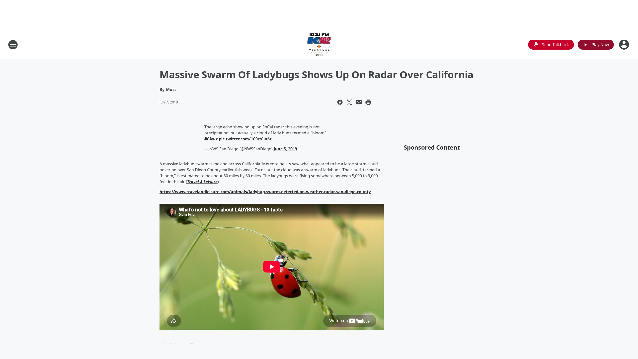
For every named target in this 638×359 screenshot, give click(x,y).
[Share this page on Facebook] (339, 102)
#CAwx (211, 139)
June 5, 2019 (285, 149)
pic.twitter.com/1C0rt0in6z (245, 139)
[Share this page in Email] (358, 102)
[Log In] (624, 45)
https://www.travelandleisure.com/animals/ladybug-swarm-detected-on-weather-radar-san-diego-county (265, 191)
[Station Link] (319, 44)
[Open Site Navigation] (13, 45)
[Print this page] (368, 102)
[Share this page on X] (349, 102)
